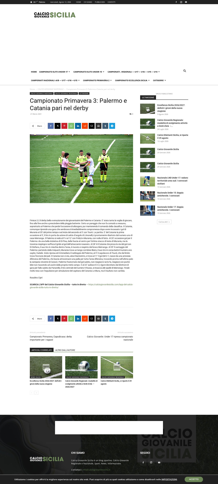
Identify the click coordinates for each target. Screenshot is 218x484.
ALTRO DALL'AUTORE (65, 350)
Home (34, 71)
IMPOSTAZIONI (169, 479)
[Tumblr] (105, 126)
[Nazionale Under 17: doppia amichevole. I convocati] (147, 210)
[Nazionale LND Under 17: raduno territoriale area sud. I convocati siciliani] (147, 181)
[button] (184, 71)
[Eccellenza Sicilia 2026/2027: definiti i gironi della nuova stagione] (46, 367)
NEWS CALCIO (36, 377)
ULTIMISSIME (84, 93)
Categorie (158, 80)
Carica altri (163, 222)
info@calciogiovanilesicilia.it (96, 469)
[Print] (98, 126)
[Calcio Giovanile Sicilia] (147, 153)
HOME (78, 2)
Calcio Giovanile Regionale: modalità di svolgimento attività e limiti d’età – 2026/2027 (81, 384)
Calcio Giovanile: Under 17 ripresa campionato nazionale (110, 338)
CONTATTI (111, 2)
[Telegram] (112, 126)
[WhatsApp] (71, 126)
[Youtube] (186, 2)
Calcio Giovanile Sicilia (168, 149)
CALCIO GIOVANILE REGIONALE (66, 93)
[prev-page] (32, 393)
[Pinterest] (64, 126)
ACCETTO (194, 479)
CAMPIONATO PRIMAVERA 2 (96, 80)
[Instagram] (181, 2)
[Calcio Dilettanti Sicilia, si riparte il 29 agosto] (117, 367)
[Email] (92, 126)
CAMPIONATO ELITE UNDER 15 (87, 71)
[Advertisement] (134, 15)
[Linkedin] (78, 126)
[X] (58, 126)
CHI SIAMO (88, 2)
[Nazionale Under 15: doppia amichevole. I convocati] (147, 196)
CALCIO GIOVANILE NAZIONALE (51, 89)
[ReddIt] (85, 126)
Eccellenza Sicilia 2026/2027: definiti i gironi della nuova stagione (171, 108)
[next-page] (36, 393)
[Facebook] (176, 2)
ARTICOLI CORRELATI (42, 350)
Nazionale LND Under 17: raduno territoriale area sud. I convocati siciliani (172, 181)
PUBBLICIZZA (100, 2)
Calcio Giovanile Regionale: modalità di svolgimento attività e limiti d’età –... (172, 123)
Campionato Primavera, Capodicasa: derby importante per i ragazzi (51, 338)
